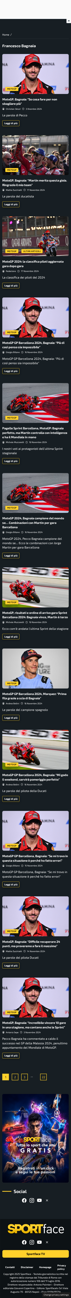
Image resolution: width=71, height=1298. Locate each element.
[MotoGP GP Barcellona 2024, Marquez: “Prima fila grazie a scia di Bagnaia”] (35, 669)
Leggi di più (11, 123)
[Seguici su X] (47, 1200)
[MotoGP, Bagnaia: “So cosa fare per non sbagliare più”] (35, 74)
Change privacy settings (56, 1294)
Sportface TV (35, 1254)
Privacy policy (61, 1267)
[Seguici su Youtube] (39, 1200)
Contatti (10, 1267)
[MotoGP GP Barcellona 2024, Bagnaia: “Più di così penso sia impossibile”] (35, 317)
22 (43, 1077)
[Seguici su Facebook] (24, 1200)
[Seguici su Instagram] (32, 1200)
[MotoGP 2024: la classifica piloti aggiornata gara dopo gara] (35, 236)
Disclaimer (27, 1267)
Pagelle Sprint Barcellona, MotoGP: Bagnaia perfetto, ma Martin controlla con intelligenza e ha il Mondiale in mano (34, 432)
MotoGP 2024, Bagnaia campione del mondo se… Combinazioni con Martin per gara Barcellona (33, 522)
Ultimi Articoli (32, 251)
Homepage (45, 1267)
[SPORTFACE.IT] (35, 1229)
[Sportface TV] (35, 1138)
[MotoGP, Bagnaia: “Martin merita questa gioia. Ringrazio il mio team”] (35, 155)
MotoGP (12, 89)
